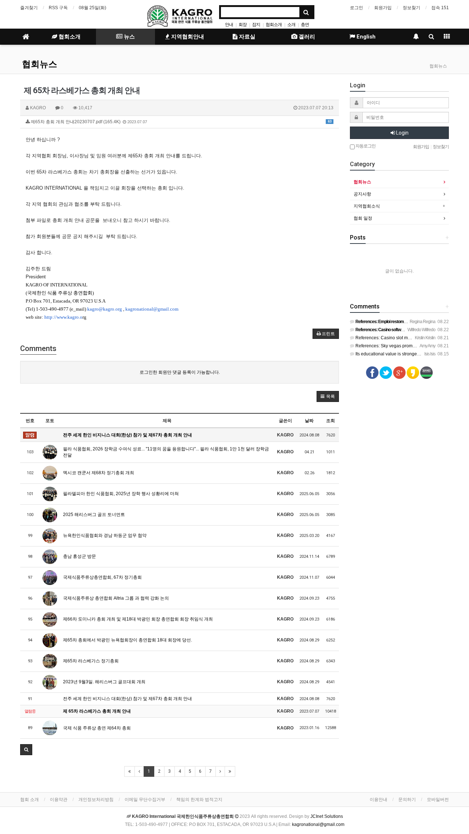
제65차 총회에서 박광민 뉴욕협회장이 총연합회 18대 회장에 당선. (127, 640)
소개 (291, 24)
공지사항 (362, 194)
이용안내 (378, 799)
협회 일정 (363, 218)
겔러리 (306, 36)
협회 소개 (29, 799)
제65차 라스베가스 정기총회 (91, 660)
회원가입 (383, 7)
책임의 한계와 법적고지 (199, 799)
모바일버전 (438, 799)
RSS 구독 (58, 7)
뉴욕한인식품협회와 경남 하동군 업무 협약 (105, 535)
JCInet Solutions (326, 816)
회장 (243, 24)
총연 (305, 24)
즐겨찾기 (29, 7)
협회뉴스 (39, 64)
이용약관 (58, 799)
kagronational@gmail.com (151, 309)
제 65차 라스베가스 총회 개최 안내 (97, 711)
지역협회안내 (187, 36)
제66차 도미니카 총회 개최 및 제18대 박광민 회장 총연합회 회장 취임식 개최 (138, 619)
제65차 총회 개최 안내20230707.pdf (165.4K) (181, 121)
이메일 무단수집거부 (145, 799)
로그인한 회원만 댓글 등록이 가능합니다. (180, 372)
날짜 (309, 420)
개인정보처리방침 (96, 799)
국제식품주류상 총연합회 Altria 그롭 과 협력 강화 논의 (116, 598)
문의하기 (407, 799)
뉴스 (128, 36)
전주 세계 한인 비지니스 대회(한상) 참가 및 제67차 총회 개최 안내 (127, 435)
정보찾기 (411, 7)
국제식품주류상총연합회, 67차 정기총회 (102, 577)
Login (402, 133)
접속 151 (440, 7)
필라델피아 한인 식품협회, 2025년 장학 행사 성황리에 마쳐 (121, 493)
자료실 (246, 36)
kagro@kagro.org (104, 309)
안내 (229, 24)
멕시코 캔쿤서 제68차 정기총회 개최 (98, 472)
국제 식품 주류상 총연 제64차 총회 (97, 728)
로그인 (356, 7)
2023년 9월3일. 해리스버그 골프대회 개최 (104, 681)
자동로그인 (365, 146)
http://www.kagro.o (63, 317)
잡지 (256, 24)
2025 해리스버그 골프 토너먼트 (94, 514)
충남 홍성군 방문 (79, 556)
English (365, 36)
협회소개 (274, 24)
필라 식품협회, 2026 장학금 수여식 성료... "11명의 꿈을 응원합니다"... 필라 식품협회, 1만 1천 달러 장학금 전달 (166, 452)
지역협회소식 (367, 206)
